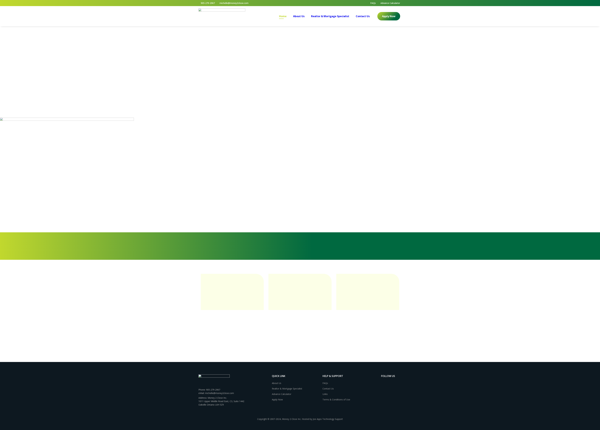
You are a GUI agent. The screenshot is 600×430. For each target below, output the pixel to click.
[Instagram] (388, 382)
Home (283, 16)
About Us (299, 16)
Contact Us (363, 16)
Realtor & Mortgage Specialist (330, 16)
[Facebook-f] (382, 382)
